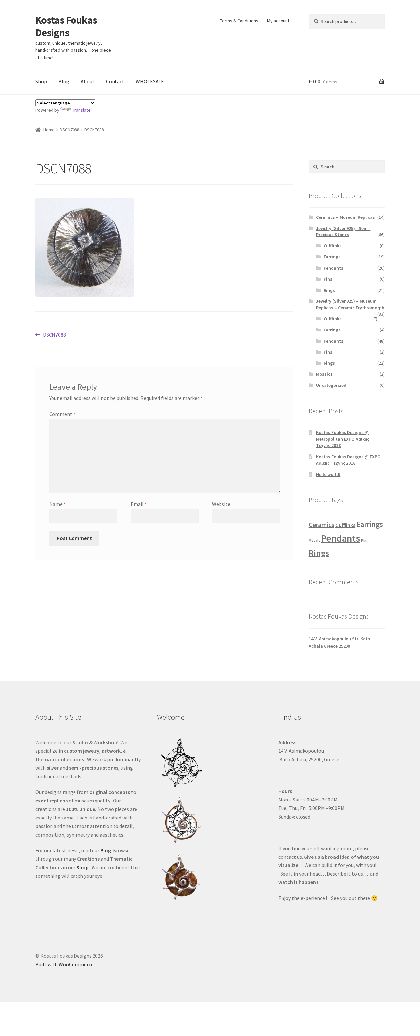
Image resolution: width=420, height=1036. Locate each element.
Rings (329, 290)
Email (139, 504)
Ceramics (321, 524)
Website (221, 504)
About (87, 81)
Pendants (333, 268)
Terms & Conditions (239, 21)
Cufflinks (333, 246)
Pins (328, 279)
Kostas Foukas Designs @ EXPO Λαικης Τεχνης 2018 (348, 460)
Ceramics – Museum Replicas (345, 217)
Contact (115, 81)
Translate (82, 110)
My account (278, 21)
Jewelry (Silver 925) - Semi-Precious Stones (343, 231)
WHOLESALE (150, 81)
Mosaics (324, 374)
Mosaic (314, 540)
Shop (41, 81)
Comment (62, 414)
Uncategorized (331, 385)
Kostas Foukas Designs (66, 26)
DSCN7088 (69, 130)
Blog (63, 81)
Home (49, 130)
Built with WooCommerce (64, 964)
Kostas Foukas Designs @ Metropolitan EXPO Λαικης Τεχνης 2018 (342, 438)
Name (57, 504)
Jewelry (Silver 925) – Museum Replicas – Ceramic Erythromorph (350, 304)
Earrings (332, 257)
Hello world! (328, 474)
